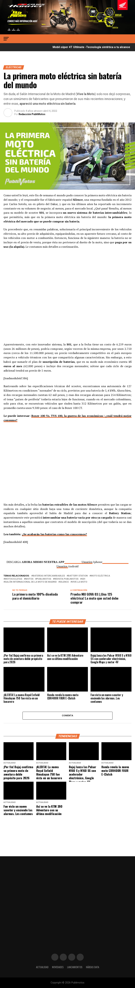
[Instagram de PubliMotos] (63, 957)
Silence (64, 582)
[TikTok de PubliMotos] (71, 957)
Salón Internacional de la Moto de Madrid (31, 582)
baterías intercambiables (49, 576)
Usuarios (87, 562)
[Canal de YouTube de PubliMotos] (80, 957)
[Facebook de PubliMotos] (54, 957)
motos (29, 579)
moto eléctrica (100, 576)
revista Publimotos (66, 579)
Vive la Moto (79, 582)
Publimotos (44, 579)
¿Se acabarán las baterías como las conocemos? (54, 534)
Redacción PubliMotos (32, 114)
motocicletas (13, 579)
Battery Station (78, 576)
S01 (83, 579)
